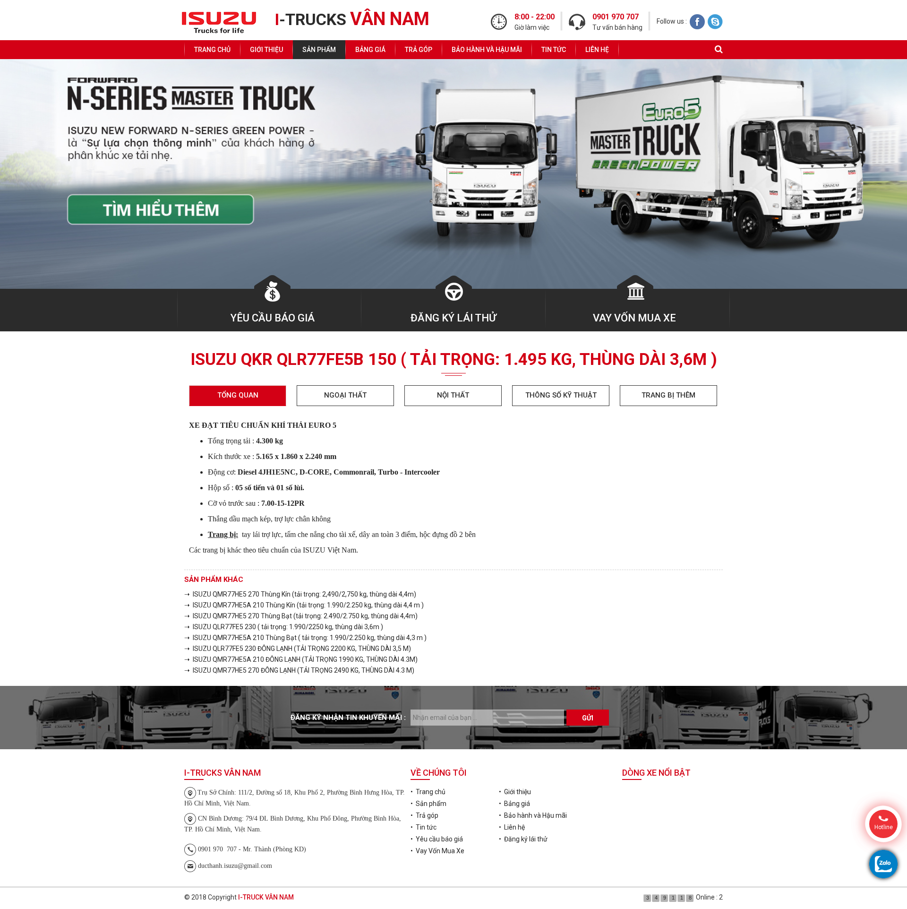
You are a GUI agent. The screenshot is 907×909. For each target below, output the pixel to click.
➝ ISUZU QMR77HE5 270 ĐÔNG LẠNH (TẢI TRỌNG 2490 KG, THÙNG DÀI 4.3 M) (299, 670)
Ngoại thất (345, 395)
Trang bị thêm (668, 395)
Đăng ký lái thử (453, 318)
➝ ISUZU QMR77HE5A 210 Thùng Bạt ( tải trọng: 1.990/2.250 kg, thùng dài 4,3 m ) (305, 637)
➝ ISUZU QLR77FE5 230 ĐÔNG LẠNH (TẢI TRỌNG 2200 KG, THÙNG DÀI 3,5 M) (297, 648)
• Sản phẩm (428, 803)
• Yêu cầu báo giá (437, 839)
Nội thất (453, 395)
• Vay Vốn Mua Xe (437, 851)
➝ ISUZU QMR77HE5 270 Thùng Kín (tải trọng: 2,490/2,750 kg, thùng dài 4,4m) (300, 594)
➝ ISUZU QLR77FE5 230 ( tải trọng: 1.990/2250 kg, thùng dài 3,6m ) (283, 627)
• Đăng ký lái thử (523, 839)
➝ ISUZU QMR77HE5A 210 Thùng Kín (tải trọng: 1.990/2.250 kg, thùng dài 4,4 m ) (304, 605)
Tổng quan (237, 395)
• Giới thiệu (515, 792)
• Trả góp (424, 815)
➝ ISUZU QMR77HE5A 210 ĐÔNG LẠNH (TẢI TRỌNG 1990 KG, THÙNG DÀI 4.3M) (301, 659)
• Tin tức (423, 827)
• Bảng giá (514, 803)
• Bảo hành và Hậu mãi (533, 815)
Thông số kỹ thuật (561, 395)
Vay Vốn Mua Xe (634, 318)
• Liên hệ (512, 827)
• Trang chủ (428, 792)
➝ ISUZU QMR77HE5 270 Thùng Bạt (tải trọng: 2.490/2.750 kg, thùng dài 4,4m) (301, 616)
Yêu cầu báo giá (273, 318)
